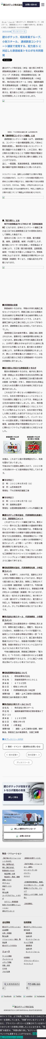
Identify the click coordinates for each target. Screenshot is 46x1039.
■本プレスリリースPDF (12, 739)
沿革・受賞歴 (7, 933)
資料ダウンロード (8, 911)
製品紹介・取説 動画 (12, 877)
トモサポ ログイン (11, 986)
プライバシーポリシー (31, 960)
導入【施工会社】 (8, 867)
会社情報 (6, 922)
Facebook (8, 996)
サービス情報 (7, 956)
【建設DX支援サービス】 (32, 858)
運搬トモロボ (7, 880)
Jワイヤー (27, 873)
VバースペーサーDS (30, 870)
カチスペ (27, 876)
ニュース (11, 22)
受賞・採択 (6, 965)
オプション (6, 883)
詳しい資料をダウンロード (25, 828)
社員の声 (29, 936)
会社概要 (5, 930)
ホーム (4, 22)
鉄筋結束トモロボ (8, 870)
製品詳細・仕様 (9, 873)
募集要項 (29, 933)
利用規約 (27, 957)
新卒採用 (27, 930)
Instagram (41, 996)
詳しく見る (13, 797)
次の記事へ (32, 754)
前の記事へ (13, 754)
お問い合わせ (31, 4)
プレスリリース (19, 31)
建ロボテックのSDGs (9, 945)
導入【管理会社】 (8, 864)
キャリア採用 (28, 942)
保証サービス (7, 886)
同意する (36, 1033)
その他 (4, 968)
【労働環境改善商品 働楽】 (34, 882)
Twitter (18, 996)
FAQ (3, 889)
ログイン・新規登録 (11, 901)
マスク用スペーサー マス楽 (34, 885)
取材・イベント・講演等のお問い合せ (24, 746)
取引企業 (5, 936)
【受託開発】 (28, 903)
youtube (29, 996)
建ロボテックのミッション (11, 927)
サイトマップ (28, 963)
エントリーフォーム (32, 939)
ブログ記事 (6, 971)
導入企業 (5, 892)
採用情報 (27, 922)
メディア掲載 (6, 962)
